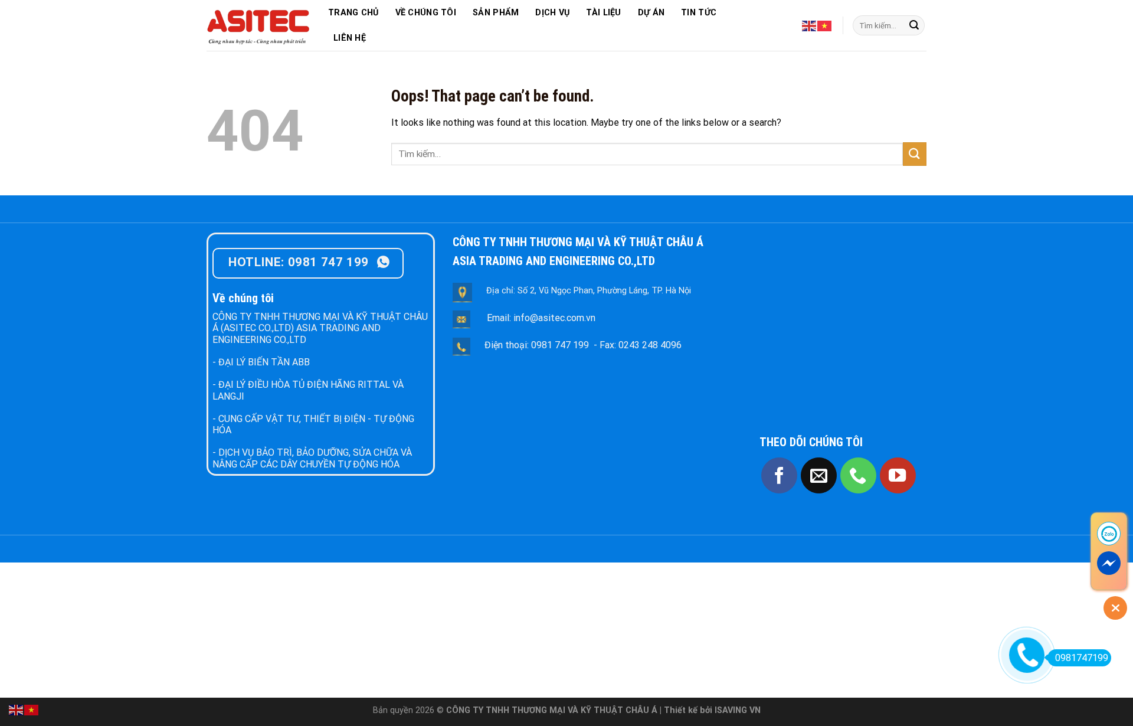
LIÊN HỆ (349, 38)
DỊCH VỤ (552, 13)
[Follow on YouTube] (898, 475)
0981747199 (1081, 657)
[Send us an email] (819, 475)
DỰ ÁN (651, 13)
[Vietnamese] (825, 25)
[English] (809, 25)
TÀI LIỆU (603, 13)
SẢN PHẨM (496, 13)
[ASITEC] (258, 25)
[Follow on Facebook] (779, 475)
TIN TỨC (698, 13)
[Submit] (914, 25)
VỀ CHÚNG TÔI (425, 13)
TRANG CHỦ (353, 13)
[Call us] (858, 475)
